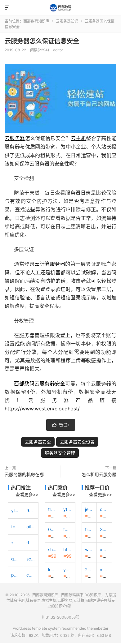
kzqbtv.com (52, 569)
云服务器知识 (67, 21)
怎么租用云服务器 (99, 474)
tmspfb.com (67, 529)
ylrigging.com (15, 510)
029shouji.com (52, 529)
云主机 (78, 138)
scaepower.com (30, 558)
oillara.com (30, 526)
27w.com (89, 569)
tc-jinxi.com (15, 526)
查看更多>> (27, 494)
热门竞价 (58, 487)
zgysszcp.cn (15, 542)
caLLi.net (104, 509)
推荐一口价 (97, 487)
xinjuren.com (104, 569)
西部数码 (24, 383)
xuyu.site (104, 549)
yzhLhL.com (67, 569)
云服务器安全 (38, 441)
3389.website (104, 529)
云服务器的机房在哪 (24, 474)
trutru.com (52, 509)
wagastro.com (89, 549)
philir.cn (15, 574)
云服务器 (15, 138)
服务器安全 (52, 383)
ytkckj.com (67, 509)
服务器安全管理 (60, 453)
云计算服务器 (49, 264)
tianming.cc (89, 529)
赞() (60, 424)
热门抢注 (21, 487)
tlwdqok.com (30, 542)
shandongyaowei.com (52, 549)
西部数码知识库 (60, 7)
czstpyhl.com (30, 574)
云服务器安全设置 (77, 441)
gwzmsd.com (15, 558)
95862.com (30, 510)
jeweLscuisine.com (89, 509)
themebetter (97, 628)
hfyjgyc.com (67, 549)
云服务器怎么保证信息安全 (42, 41)
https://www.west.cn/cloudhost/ (42, 408)
